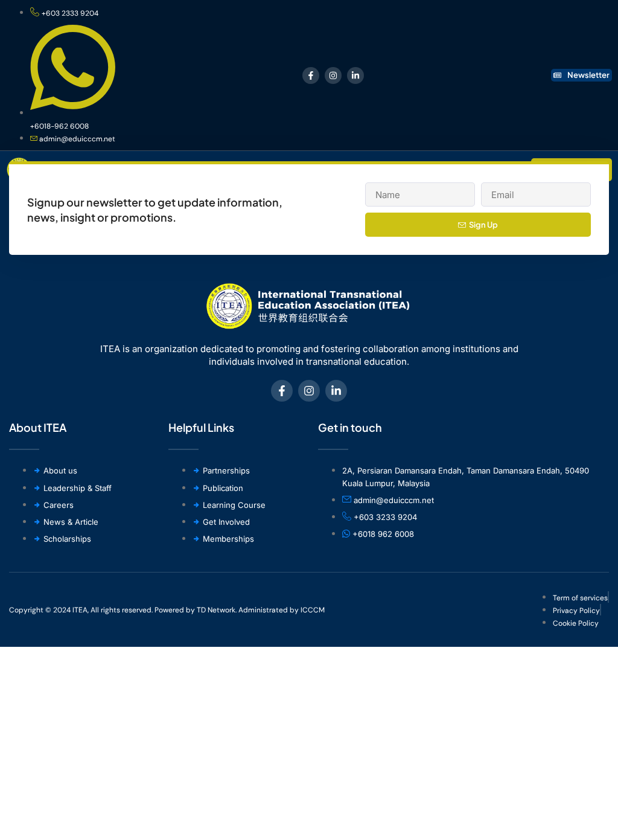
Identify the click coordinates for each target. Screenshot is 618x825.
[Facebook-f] (310, 75)
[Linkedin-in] (355, 75)
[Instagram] (333, 75)
